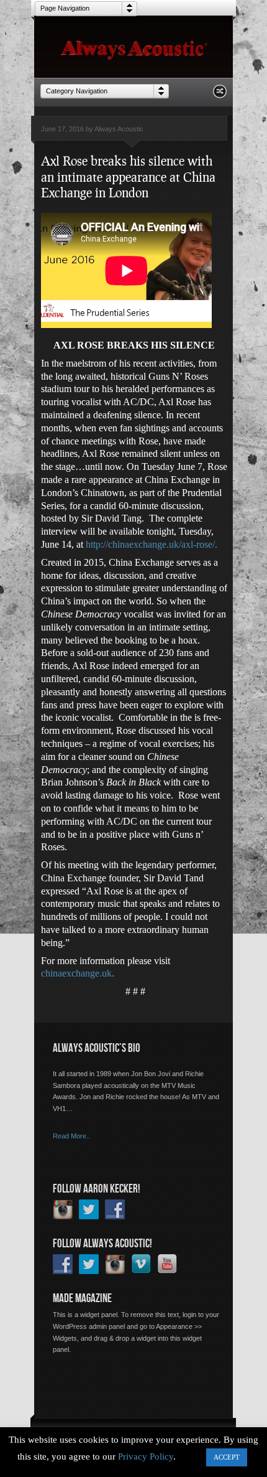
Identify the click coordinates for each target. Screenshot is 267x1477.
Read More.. (71, 1136)
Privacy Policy (145, 1456)
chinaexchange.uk (76, 973)
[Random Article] (220, 95)
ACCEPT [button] (227, 1457)
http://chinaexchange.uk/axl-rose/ (150, 544)
